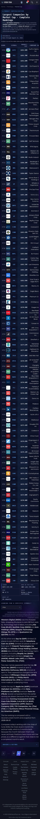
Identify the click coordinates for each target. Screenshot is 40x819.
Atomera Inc (35, 211)
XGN (14, 307)
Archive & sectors (10, 744)
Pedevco (36, 404)
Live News (24, 788)
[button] (21, 2)
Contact (5, 767)
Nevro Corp (35, 87)
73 (34, 753)
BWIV (14, 377)
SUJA (14, 414)
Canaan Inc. (35, 323)
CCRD (14, 227)
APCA (14, 361)
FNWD (14, 136)
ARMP (14, 109)
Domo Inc (35, 398)
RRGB (14, 313)
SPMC (14, 93)
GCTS (14, 270)
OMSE (14, 114)
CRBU (14, 409)
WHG (14, 168)
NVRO (14, 87)
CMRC (14, 334)
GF (14, 200)
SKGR (14, 452)
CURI (14, 473)
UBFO (14, 205)
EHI (14, 393)
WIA (14, 152)
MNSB (14, 345)
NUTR (14, 446)
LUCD (14, 237)
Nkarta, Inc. (35, 286)
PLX (14, 55)
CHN (14, 436)
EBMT (14, 291)
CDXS (14, 430)
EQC (14, 500)
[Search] (32, 2)
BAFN (14, 221)
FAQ (5, 774)
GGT (14, 489)
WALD (14, 505)
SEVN (14, 457)
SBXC (14, 275)
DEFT (14, 141)
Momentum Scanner (24, 780)
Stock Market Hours (24, 797)
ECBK (14, 302)
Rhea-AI (5, 777)
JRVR (14, 179)
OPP (14, 104)
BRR (14, 189)
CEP (14, 259)
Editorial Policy (5, 771)
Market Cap (24, 770)
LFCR (14, 548)
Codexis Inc (35, 430)
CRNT (14, 61)
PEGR (14, 532)
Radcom (36, 511)
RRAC (14, 575)
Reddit (34, 770)
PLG (14, 296)
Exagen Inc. (35, 307)
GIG (14, 495)
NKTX (14, 286)
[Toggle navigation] (37, 2)
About (6, 764)
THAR (14, 130)
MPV (14, 382)
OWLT (14, 543)
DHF (14, 479)
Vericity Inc (35, 527)
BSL (14, 522)
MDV (14, 157)
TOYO (14, 195)
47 (14, 753)
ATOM (14, 211)
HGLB (14, 350)
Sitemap (5, 780)
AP (14, 216)
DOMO (14, 398)
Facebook (34, 767)
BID (14, 82)
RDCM (14, 511)
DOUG (14, 425)
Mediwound (35, 420)
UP (14, 184)
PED (14, 404)
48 (18, 753)
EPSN (14, 554)
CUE (14, 71)
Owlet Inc (35, 543)
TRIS (14, 125)
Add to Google (34, 773)
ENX (14, 318)
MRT (14, 564)
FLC (14, 388)
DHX (14, 243)
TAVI (14, 516)
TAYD (14, 173)
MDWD (14, 420)
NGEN (14, 120)
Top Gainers (24, 767)
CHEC (14, 366)
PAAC (14, 371)
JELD (14, 355)
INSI (14, 463)
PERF (14, 98)
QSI (14, 559)
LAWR (14, 484)
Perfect (35, 98)
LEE (14, 264)
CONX (14, 232)
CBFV (14, 66)
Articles (24, 764)
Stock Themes (24, 784)
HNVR (14, 77)
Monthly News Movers (24, 774)
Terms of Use (15, 764)
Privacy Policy (15, 772)
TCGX (14, 570)
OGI (14, 441)
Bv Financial (35, 254)
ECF (14, 468)
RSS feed (34, 764)
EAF (14, 248)
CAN (14, 323)
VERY (14, 527)
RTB (14, 146)
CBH (14, 580)
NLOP (14, 538)
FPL (14, 280)
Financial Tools (24, 791)
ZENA (14, 339)
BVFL (14, 254)
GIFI (14, 50)
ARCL (14, 329)
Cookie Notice (15, 768)
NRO (14, 162)
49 (24, 753)
